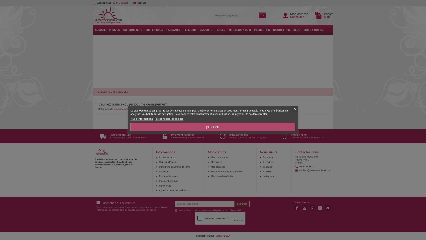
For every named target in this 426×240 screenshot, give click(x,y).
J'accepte (213, 127)
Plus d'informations (141, 118)
